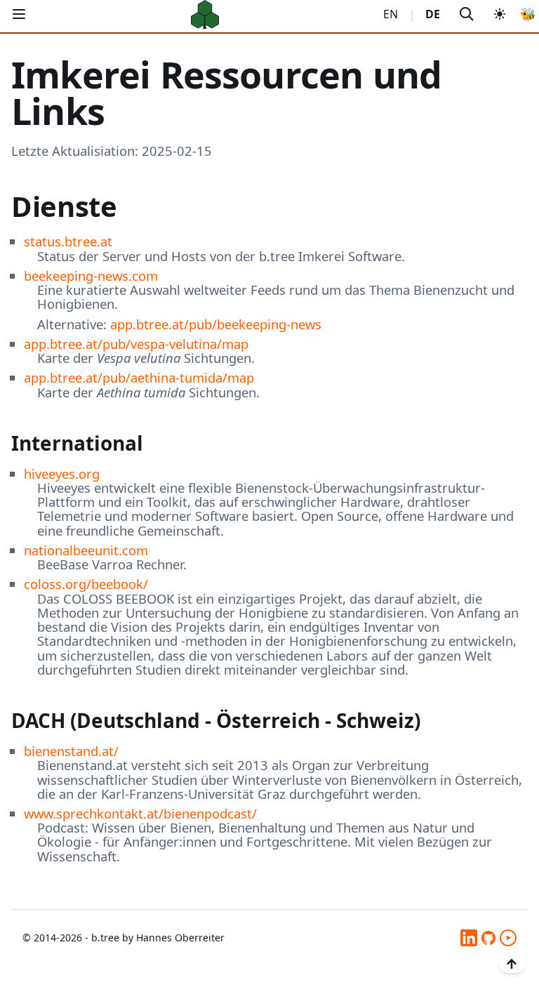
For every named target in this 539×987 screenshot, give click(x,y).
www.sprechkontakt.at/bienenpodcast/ (140, 813)
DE (432, 14)
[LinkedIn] (468, 937)
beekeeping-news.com (91, 275)
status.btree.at (68, 241)
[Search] (466, 14)
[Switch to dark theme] (500, 14)
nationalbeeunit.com (86, 550)
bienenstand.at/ (71, 751)
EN (390, 14)
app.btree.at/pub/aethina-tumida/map (139, 377)
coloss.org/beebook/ (86, 583)
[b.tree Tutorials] (508, 937)
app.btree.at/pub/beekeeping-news (215, 324)
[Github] (488, 937)
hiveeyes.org (62, 473)
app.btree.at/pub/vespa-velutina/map (136, 343)
